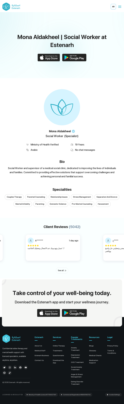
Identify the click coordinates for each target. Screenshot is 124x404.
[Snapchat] (4, 373)
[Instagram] (10, 367)
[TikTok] (10, 373)
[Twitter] (4, 367)
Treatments (57, 351)
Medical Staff (40, 351)
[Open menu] (120, 6)
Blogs (91, 346)
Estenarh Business (42, 355)
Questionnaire (58, 355)
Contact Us (39, 360)
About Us (38, 346)
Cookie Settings (114, 395)
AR (113, 7)
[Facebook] (20, 367)
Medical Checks (95, 355)
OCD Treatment (77, 362)
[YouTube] (26, 367)
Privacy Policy (112, 346)
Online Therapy (59, 346)
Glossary (92, 351)
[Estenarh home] (11, 338)
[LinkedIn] (15, 367)
